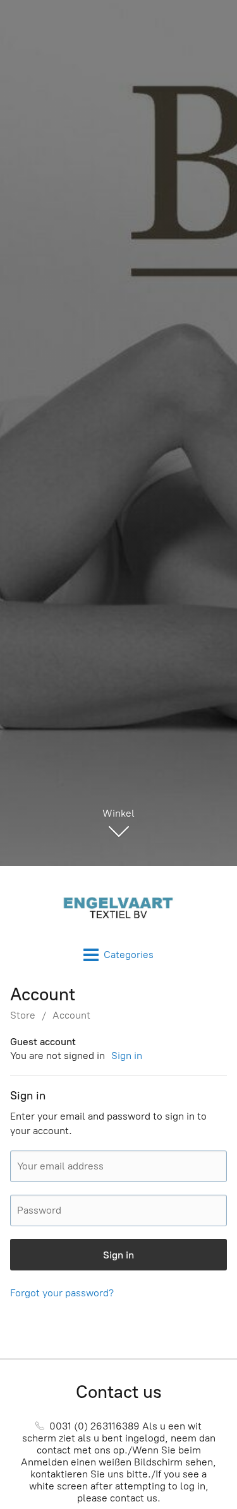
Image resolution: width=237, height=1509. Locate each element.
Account (71, 1015)
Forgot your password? (62, 1293)
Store (22, 1015)
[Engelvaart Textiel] (118, 906)
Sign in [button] (126, 1056)
